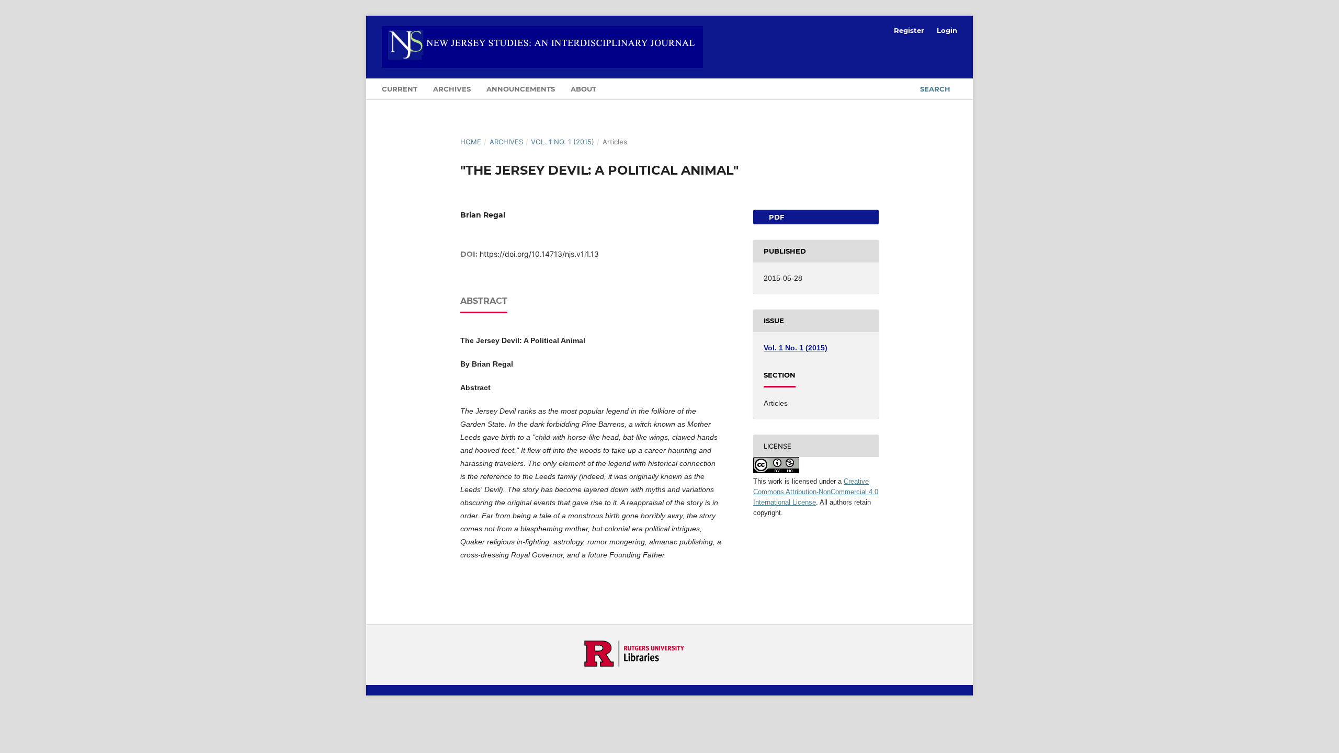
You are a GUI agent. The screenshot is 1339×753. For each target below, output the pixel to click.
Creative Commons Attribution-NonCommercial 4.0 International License (815, 491)
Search (934, 89)
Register (909, 30)
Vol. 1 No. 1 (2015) (562, 142)
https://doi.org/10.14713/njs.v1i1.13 (539, 253)
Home (470, 142)
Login (947, 30)
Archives (452, 89)
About (583, 89)
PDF (775, 217)
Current (399, 89)
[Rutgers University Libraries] (634, 664)
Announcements (520, 89)
